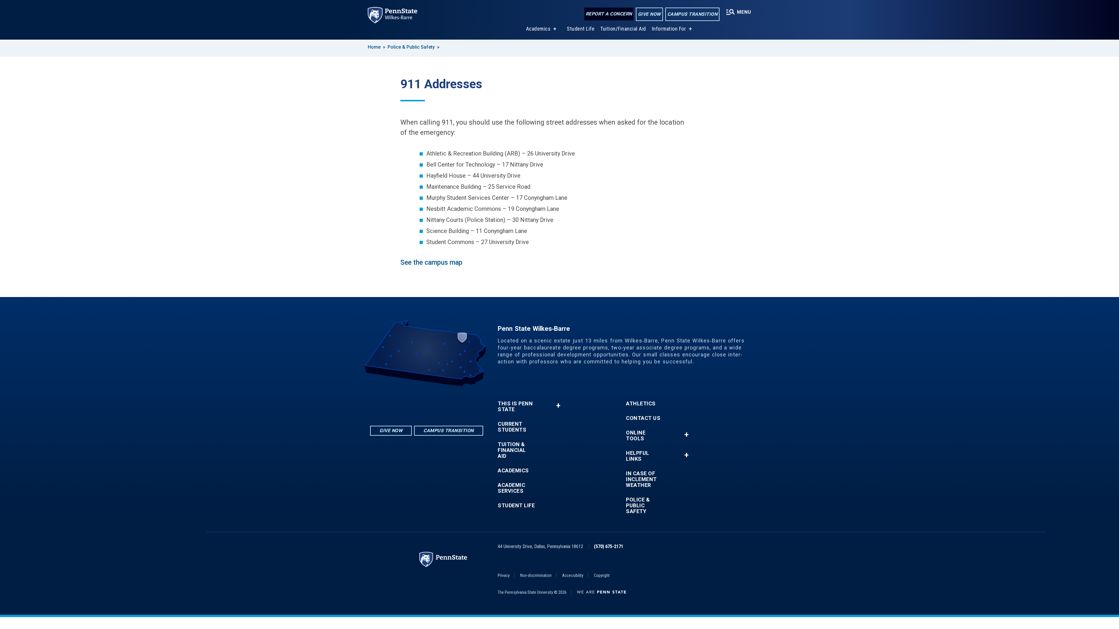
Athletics (641, 404)
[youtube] (442, 402)
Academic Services (511, 488)
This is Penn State (515, 406)
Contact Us (643, 418)
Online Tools (635, 435)
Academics (538, 29)
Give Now (649, 14)
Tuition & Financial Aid (512, 450)
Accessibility (572, 575)
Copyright (602, 575)
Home (374, 47)
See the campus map (431, 262)
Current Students (512, 427)
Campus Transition (692, 14)
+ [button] (558, 405)
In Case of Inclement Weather (641, 479)
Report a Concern (609, 14)
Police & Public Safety (411, 47)
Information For (669, 29)
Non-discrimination (536, 575)
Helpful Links (637, 456)
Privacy (504, 575)
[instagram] (411, 402)
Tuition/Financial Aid (623, 29)
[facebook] (427, 402)
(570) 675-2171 (608, 546)
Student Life (580, 29)
